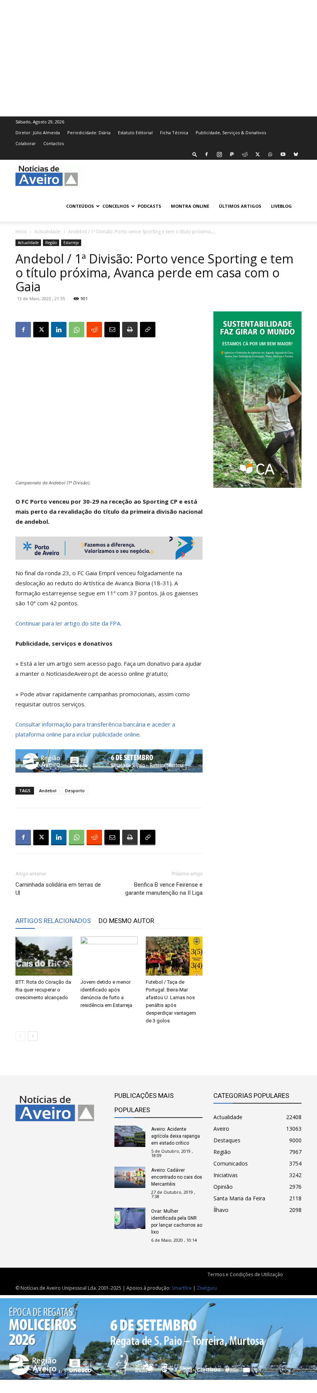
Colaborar (25, 143)
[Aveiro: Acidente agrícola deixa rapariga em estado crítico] (129, 1136)
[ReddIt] (94, 329)
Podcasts (149, 206)
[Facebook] (206, 154)
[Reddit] (245, 154)
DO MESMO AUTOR (126, 921)
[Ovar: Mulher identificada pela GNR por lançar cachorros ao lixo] (129, 1218)
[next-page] (32, 1036)
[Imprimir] (130, 329)
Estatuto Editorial (135, 132)
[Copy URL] (147, 329)
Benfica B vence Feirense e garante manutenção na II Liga (164, 888)
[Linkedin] (58, 329)
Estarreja (71, 242)
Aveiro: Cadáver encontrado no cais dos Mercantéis (176, 1177)
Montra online (190, 206)
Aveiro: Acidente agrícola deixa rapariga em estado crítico (175, 1136)
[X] (257, 154)
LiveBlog (281, 206)
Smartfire (182, 1288)
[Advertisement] (158, 57)
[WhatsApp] (270, 154)
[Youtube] (283, 154)
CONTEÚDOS (80, 206)
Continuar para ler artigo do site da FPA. (68, 623)
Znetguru (207, 1288)
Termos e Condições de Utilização (245, 1274)
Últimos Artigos (240, 206)
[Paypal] (232, 154)
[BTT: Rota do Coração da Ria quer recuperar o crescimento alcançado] (43, 956)
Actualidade (47, 231)
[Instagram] (219, 154)
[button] (195, 154)
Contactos (53, 143)
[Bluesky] (296, 154)
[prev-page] (20, 1036)
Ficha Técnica (174, 132)
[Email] (112, 329)
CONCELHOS (115, 206)
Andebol (47, 790)
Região (51, 242)
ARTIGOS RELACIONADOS (53, 921)
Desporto (75, 790)
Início (21, 231)
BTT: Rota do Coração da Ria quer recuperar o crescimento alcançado (43, 989)
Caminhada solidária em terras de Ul (58, 888)
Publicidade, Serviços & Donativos (231, 132)
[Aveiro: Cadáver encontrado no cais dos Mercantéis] (129, 1177)
